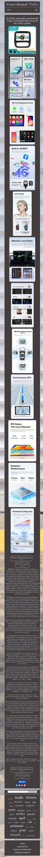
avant (11, 809)
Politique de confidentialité (22, 849)
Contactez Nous (22, 846)
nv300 (31, 831)
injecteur (10, 799)
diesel (10, 822)
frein (16, 822)
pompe (23, 822)
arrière (20, 813)
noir (34, 802)
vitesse (27, 802)
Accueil (22, 843)
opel (22, 818)
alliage (29, 819)
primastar (17, 826)
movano (21, 810)
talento (14, 830)
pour (22, 830)
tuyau (10, 802)
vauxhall (19, 805)
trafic (19, 797)
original (30, 805)
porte (11, 806)
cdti (30, 822)
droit (34, 819)
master (32, 827)
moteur (18, 801)
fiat (24, 836)
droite (29, 811)
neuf (27, 827)
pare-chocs (30, 836)
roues (34, 811)
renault (15, 835)
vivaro (31, 797)
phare (12, 814)
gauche (31, 814)
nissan (13, 818)
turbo (35, 823)
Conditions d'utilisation (22, 852)
